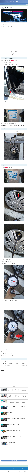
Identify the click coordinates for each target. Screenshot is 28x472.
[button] (25, 220)
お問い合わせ (14, 468)
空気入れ (12, 52)
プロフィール (5, 468)
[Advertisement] (14, 43)
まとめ (12, 54)
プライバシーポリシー (23, 468)
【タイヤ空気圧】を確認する (14, 51)
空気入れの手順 (12, 53)
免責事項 (14, 469)
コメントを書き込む (14, 460)
